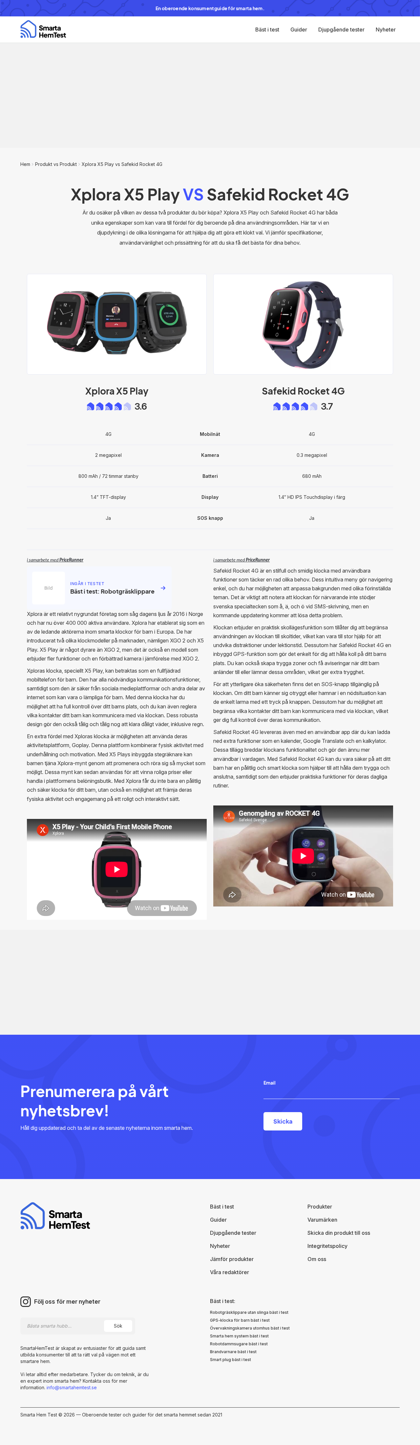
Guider (298, 29)
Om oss (316, 1259)
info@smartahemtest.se (71, 1387)
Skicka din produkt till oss (338, 1233)
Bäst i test (267, 29)
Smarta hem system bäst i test (239, 1335)
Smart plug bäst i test (230, 1359)
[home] (43, 29)
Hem (25, 164)
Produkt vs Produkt (56, 164)
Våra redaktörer (229, 1272)
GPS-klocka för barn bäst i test (240, 1320)
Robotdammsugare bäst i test (239, 1343)
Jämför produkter (232, 1259)
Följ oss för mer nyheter (67, 1301)
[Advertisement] (210, 95)
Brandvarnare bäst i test (233, 1351)
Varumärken (322, 1219)
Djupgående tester (341, 29)
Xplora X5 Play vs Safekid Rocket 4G (122, 164)
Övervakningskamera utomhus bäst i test (250, 1328)
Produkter (319, 1206)
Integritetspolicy (327, 1246)
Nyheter (386, 29)
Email (269, 1083)
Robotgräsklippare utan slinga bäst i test (249, 1312)
